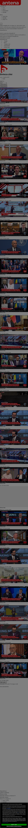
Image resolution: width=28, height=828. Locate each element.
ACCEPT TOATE (14, 824)
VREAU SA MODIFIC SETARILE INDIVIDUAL (13, 826)
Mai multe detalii (8, 808)
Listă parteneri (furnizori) (5, 822)
